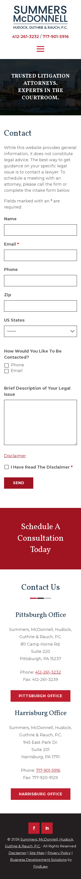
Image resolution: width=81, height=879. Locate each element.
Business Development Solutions (38, 860)
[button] (40, 48)
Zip (7, 294)
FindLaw (40, 866)
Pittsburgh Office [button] (40, 696)
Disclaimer (15, 455)
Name (10, 218)
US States (14, 320)
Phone (11, 269)
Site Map (37, 853)
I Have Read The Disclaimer (42, 467)
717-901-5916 (56, 36)
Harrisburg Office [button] (40, 794)
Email (11, 244)
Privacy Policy (59, 853)
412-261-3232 (25, 36)
